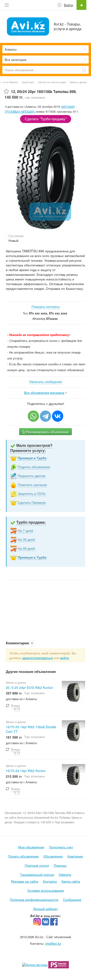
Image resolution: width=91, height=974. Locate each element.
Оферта (65, 874)
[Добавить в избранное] (6, 91)
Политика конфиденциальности (34, 899)
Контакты (50, 881)
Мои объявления (31, 847)
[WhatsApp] (33, 416)
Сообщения (72, 899)
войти (64, 657)
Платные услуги (37, 865)
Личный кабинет (45, 908)
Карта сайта (71, 881)
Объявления (53, 856)
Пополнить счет (61, 847)
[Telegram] (45, 416)
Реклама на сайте (24, 881)
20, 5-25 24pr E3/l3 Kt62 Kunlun (29, 687)
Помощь (60, 865)
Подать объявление (23, 856)
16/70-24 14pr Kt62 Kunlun (26, 770)
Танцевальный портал (37, 874)
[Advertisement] (45, 605)
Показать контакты (46, 306)
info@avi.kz (53, 943)
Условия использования (45, 890)
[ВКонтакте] (57, 416)
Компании (75, 856)
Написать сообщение (45, 381)
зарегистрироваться (37, 657)
